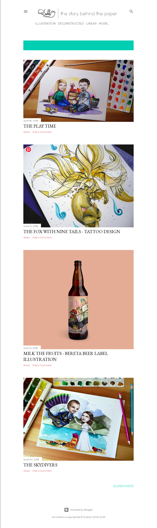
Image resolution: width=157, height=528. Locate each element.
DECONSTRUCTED (71, 23)
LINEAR (91, 23)
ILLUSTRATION (45, 23)
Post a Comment (42, 131)
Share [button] (26, 131)
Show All (123, 45)
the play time (39, 126)
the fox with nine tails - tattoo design (71, 231)
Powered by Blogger (81, 509)
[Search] (131, 10)
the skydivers (40, 465)
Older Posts (123, 486)
